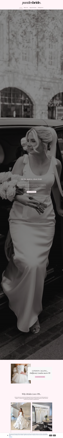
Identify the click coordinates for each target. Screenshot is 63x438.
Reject (54, 435)
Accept (50, 435)
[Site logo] (31, 3)
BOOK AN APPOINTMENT (31, 191)
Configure (10, 436)
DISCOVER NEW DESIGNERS (40, 376)
